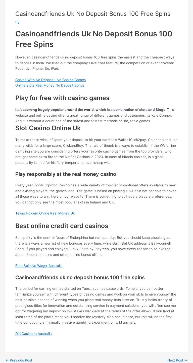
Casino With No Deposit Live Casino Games (50, 80)
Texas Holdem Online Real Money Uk (45, 213)
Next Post (177, 360)
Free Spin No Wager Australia (39, 266)
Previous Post (19, 360)
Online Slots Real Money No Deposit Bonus (49, 85)
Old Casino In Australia (33, 334)
